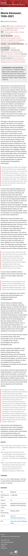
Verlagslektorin (11, 40)
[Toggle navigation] (14, 9)
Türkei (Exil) (21, 60)
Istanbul (11, 32)
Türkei (6, 32)
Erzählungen (10, 56)
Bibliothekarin (4, 38)
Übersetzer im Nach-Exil (14, 54)
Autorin (19, 38)
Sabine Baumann (10, 21)
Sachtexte (23, 56)
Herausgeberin (20, 40)
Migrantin (17, 36)
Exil (14, 58)
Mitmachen (4, 548)
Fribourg (21, 32)
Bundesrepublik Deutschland (9, 30)
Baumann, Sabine (5, 479)
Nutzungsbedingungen (7, 542)
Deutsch (13, 48)
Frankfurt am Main (14, 26)
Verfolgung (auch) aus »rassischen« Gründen (13, 62)
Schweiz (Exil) (14, 60)
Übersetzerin (4, 42)
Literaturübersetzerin (14, 42)
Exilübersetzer (8, 52)
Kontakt (3, 546)
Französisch (7, 46)
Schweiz (16, 32)
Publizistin (3, 40)
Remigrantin (12, 38)
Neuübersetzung (5, 60)
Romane (17, 56)
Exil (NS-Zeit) (19, 58)
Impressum (4, 544)
